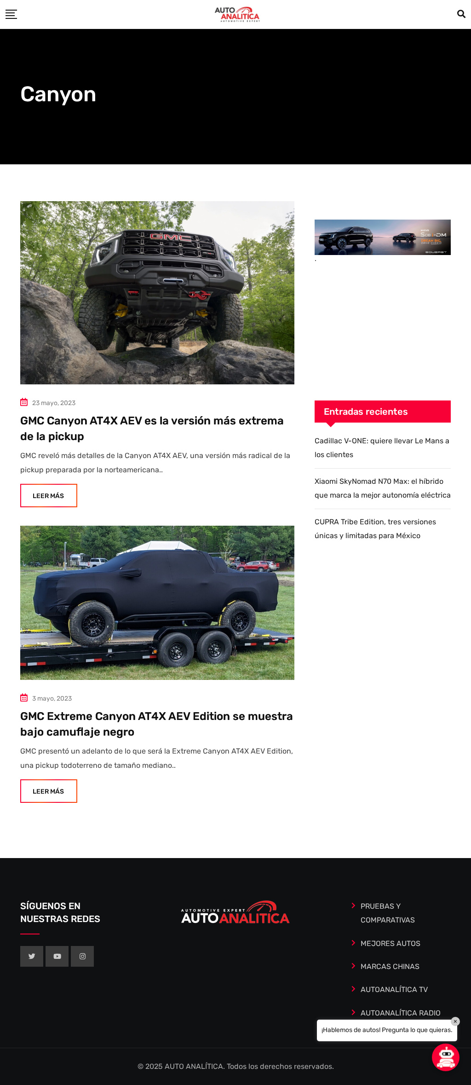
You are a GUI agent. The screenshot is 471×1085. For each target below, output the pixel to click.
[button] (446, 1057)
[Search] (461, 14)
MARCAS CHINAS (390, 966)
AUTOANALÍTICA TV (394, 989)
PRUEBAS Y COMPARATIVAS (388, 913)
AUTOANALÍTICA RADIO (401, 1013)
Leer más (48, 496)
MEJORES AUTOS (390, 943)
